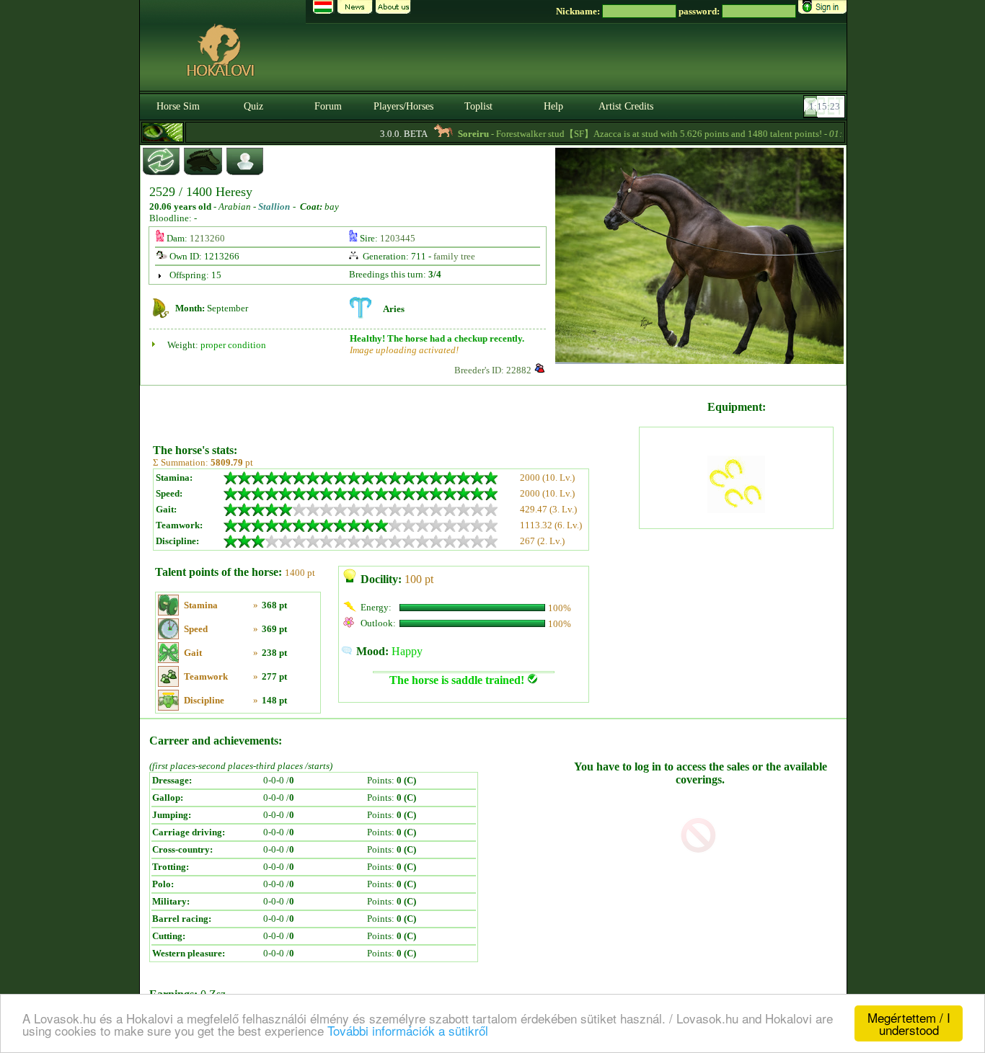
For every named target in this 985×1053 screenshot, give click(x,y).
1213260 (207, 238)
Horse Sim (178, 106)
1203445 (397, 238)
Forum (328, 106)
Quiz (253, 106)
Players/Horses (403, 106)
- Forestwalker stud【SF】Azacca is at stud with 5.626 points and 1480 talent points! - (639, 133)
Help (553, 106)
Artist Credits (625, 106)
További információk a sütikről (407, 1030)
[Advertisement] (394, 409)
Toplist (478, 106)
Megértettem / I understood (908, 1023)
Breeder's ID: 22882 (492, 370)
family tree (454, 256)
